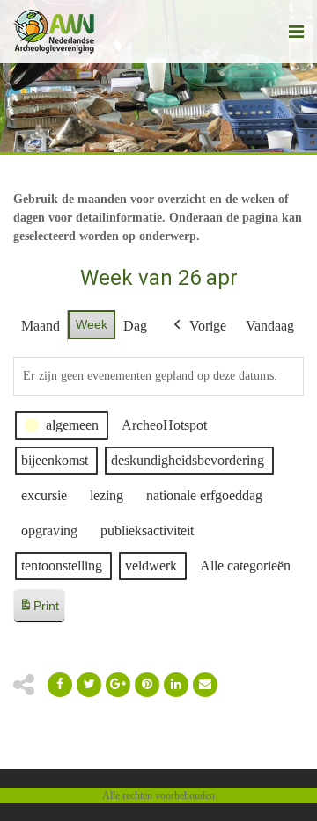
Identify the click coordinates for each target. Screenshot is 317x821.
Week (91, 324)
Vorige (207, 325)
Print (38, 610)
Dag (135, 325)
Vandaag (270, 325)
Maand (40, 325)
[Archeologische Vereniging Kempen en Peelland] (54, 32)
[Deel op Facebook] (60, 684)
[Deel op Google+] (118, 684)
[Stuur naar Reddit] (147, 684)
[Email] (176, 684)
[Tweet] (89, 684)
